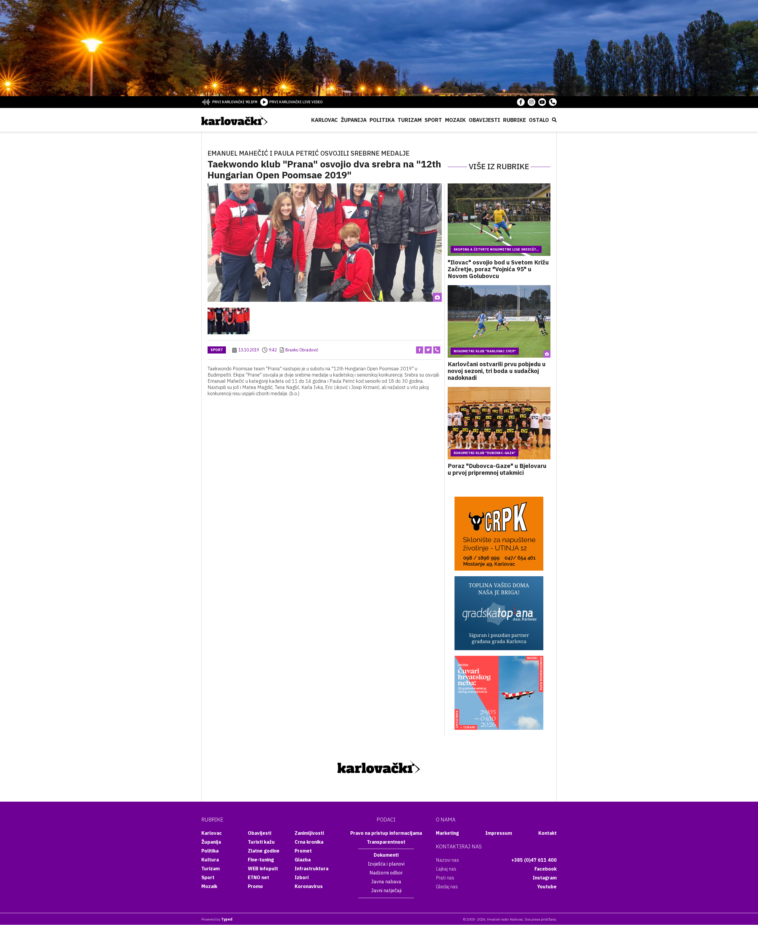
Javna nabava (386, 881)
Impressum (498, 833)
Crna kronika (309, 842)
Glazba (303, 860)
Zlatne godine (264, 851)
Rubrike (514, 120)
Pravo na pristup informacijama (386, 833)
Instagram (545, 878)
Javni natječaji (386, 890)
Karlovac (324, 120)
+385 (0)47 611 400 (534, 860)
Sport (433, 120)
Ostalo (539, 120)
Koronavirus (309, 886)
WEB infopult (263, 868)
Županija (354, 120)
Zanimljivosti (309, 833)
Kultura (210, 860)
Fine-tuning (261, 860)
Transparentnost (386, 842)
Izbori (302, 877)
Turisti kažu (261, 842)
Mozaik (455, 120)
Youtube (547, 887)
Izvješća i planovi (386, 864)
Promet (303, 851)
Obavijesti (484, 120)
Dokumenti (386, 855)
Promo (255, 886)
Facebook (545, 869)
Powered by (216, 919)
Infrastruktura (311, 868)
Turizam (410, 120)
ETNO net (258, 877)
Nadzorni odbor (386, 873)
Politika (382, 120)
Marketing (447, 833)
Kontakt (547, 833)
